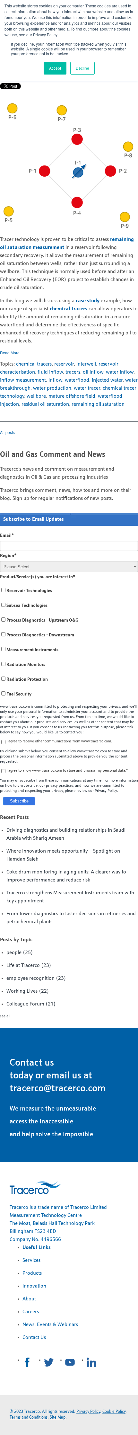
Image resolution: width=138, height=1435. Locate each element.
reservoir (64, 364)
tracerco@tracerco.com (58, 1089)
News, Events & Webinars (50, 1324)
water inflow (120, 372)
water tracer (87, 388)
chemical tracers (68, 309)
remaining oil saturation (98, 404)
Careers (30, 1312)
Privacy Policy (88, 1412)
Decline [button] (82, 68)
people (19, 952)
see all (5, 1016)
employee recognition (36, 978)
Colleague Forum (31, 1004)
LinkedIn (91, 1362)
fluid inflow (50, 372)
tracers (72, 372)
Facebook (27, 1362)
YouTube (70, 1362)
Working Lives (27, 991)
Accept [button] (55, 68)
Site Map (57, 1417)
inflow (55, 380)
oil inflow (93, 372)
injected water (107, 380)
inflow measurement (23, 380)
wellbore (36, 396)
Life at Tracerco (28, 965)
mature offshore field (71, 396)
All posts (7, 432)
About (29, 1299)
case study (87, 301)
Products (32, 1273)
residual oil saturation (45, 404)
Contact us (32, 1063)
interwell (86, 364)
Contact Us (34, 1337)
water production (52, 388)
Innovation (34, 1286)
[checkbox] (69, 642)
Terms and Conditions (28, 1417)
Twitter (49, 1362)
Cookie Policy (113, 1412)
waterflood (77, 380)
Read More (10, 352)
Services (31, 1260)
